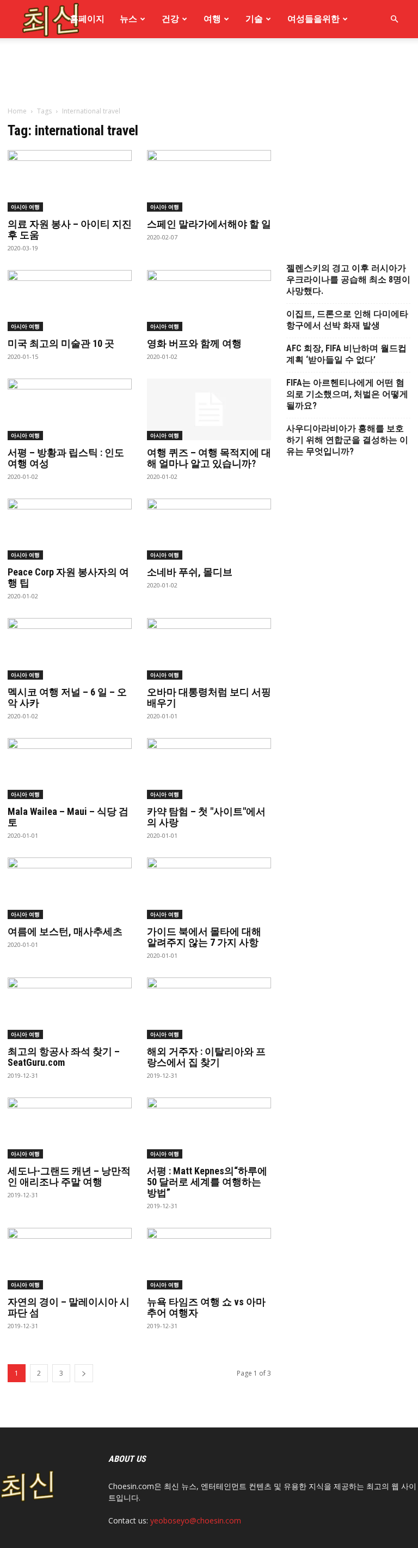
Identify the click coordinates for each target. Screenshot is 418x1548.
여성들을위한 (313, 19)
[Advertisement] (209, 146)
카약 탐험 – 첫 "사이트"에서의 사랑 (206, 817)
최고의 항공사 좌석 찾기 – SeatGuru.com (64, 1057)
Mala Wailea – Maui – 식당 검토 (68, 817)
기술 (254, 19)
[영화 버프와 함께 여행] (209, 301)
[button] (394, 19)
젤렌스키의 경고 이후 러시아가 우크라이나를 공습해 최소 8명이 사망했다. (348, 279)
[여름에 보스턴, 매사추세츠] (70, 888)
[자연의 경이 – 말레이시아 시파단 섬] (70, 1258)
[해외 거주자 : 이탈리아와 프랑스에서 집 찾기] (209, 1008)
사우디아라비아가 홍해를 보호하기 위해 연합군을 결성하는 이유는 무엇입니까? (347, 440)
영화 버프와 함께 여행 (194, 343)
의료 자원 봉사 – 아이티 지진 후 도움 (70, 229)
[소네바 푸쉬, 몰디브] (209, 529)
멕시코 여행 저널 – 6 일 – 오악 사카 (67, 697)
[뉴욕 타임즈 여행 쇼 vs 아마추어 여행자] (209, 1258)
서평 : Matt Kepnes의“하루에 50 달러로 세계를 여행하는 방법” (207, 1181)
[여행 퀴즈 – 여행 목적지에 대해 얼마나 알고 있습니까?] (209, 409)
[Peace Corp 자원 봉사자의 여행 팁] (70, 529)
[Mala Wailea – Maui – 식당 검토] (70, 769)
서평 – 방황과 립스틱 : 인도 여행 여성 (66, 458)
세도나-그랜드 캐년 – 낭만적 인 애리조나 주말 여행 (69, 1176)
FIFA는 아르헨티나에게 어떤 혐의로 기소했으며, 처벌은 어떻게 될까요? (347, 394)
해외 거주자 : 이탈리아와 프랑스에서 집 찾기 (206, 1057)
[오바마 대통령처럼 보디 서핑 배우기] (209, 649)
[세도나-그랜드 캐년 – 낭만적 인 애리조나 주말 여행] (70, 1128)
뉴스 (128, 19)
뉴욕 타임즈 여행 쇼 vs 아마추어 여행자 (206, 1307)
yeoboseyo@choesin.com (195, 1520)
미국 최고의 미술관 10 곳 (61, 343)
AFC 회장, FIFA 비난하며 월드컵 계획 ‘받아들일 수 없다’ (346, 354)
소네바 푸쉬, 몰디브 (189, 572)
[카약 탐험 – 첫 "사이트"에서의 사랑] (209, 769)
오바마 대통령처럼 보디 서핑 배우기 (209, 697)
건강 (170, 19)
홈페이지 (87, 19)
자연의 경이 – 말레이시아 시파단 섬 (69, 1307)
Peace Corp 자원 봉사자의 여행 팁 (68, 577)
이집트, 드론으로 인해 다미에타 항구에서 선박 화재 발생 (347, 320)
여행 (212, 19)
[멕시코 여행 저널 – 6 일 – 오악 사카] (70, 649)
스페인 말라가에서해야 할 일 (209, 224)
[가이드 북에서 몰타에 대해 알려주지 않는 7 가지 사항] (209, 888)
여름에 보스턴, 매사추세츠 (65, 931)
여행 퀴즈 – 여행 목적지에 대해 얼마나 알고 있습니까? (209, 458)
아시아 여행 (25, 326)
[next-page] (84, 1373)
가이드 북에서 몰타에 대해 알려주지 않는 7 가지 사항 (204, 937)
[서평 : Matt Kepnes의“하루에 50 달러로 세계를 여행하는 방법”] (209, 1128)
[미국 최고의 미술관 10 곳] (70, 301)
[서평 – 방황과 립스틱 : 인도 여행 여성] (70, 409)
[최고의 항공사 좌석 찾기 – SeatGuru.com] (70, 1008)
